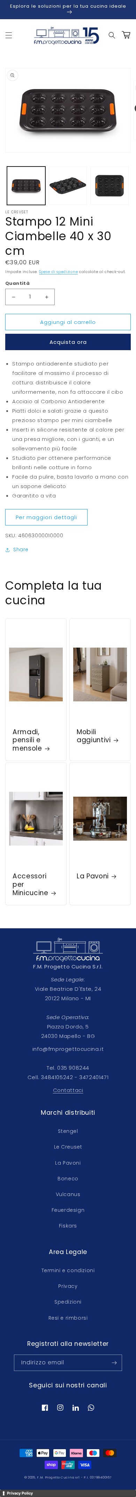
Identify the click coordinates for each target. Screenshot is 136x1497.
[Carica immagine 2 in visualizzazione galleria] (68, 186)
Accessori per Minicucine (30, 884)
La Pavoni (93, 876)
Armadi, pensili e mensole (27, 740)
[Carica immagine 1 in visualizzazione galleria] (26, 186)
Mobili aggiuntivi (94, 736)
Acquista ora (68, 342)
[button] (8, 35)
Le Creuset (68, 1146)
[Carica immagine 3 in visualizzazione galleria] (109, 186)
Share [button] (21, 549)
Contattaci (68, 1090)
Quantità (17, 283)
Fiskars (68, 1225)
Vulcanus (68, 1194)
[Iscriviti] (114, 1363)
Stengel (68, 1131)
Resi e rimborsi (68, 1317)
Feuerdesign (68, 1210)
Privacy (67, 1286)
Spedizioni (68, 1301)
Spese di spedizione (58, 271)
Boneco (68, 1178)
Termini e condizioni (68, 1270)
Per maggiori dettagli (46, 517)
